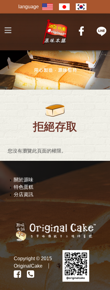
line (101, 31)
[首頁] (55, 32)
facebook (82, 31)
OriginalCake (28, 266)
